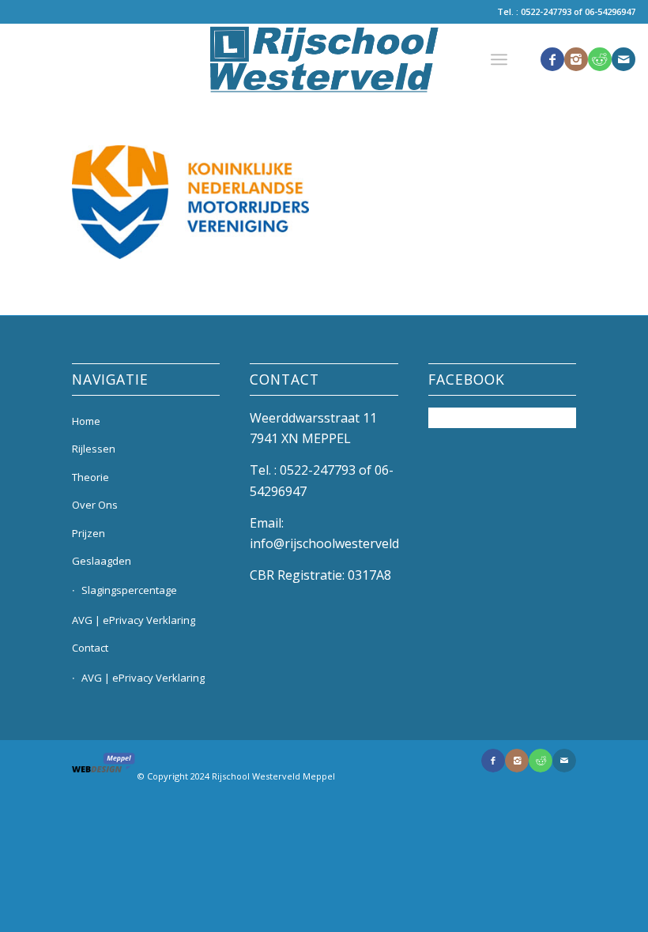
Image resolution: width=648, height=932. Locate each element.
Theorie (90, 477)
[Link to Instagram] (576, 59)
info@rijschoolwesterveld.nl (331, 543)
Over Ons (95, 505)
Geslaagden (101, 561)
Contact (90, 648)
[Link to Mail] (623, 59)
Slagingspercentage (129, 590)
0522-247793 (546, 11)
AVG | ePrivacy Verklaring (133, 620)
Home (86, 421)
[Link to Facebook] (552, 59)
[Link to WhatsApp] (600, 59)
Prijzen (88, 533)
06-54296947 (610, 11)
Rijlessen (93, 449)
